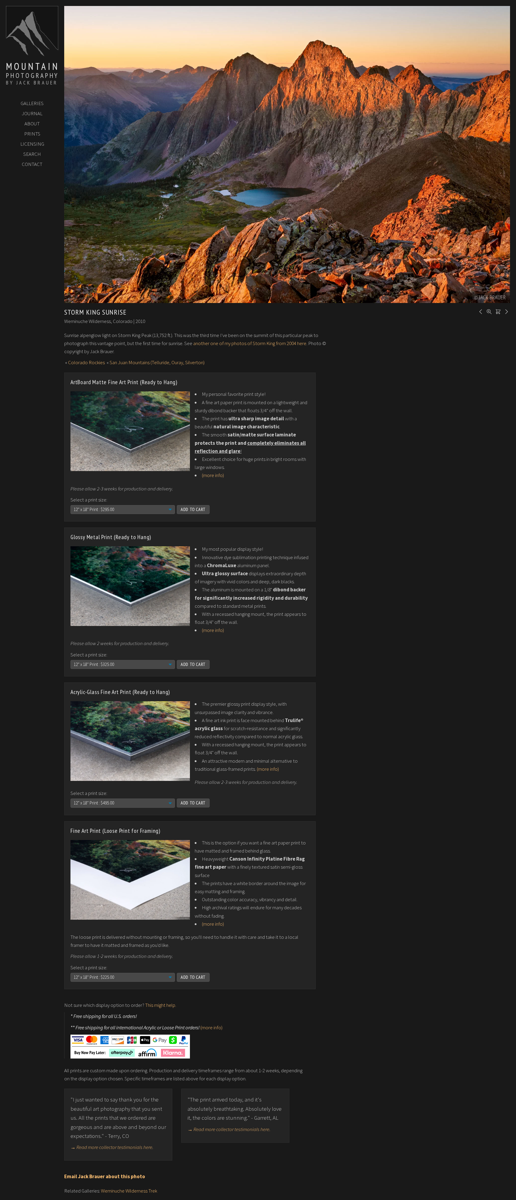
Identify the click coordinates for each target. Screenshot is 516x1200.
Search (32, 154)
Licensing (32, 144)
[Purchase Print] (497, 311)
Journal (32, 113)
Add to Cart (193, 509)
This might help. (160, 1005)
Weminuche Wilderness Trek (129, 1190)
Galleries (32, 103)
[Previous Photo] (479, 311)
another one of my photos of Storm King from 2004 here (249, 343)
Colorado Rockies (86, 362)
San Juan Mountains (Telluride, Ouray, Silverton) (157, 362)
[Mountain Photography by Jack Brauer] (32, 54)
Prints (32, 133)
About (32, 123)
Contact (32, 164)
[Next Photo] (505, 311)
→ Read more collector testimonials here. (111, 1147)
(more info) (213, 475)
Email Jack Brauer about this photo (104, 1176)
